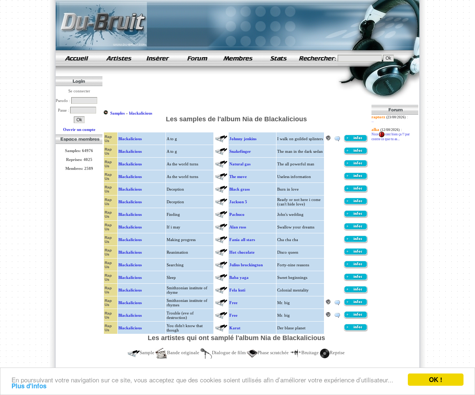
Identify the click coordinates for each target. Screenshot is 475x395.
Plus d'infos (29, 385)
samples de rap (76, 58)
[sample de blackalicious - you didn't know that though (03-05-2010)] (356, 330)
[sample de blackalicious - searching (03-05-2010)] (356, 267)
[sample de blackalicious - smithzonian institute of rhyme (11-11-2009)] (356, 292)
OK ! (435, 379)
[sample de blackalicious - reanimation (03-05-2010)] (356, 254)
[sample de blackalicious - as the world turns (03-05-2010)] (356, 166)
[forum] (197, 64)
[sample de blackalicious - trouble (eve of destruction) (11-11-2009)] (356, 317)
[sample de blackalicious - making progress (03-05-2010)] (356, 242)
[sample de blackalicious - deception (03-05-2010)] (356, 204)
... (372, 121)
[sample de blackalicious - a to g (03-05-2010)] (356, 153)
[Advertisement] (238, 88)
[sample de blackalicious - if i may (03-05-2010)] (356, 229)
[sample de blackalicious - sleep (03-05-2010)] (356, 279)
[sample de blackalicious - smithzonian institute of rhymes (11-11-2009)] (356, 305)
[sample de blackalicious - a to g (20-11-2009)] (356, 141)
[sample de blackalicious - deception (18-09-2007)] (356, 191)
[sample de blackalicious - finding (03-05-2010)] (356, 216)
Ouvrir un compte (79, 129)
